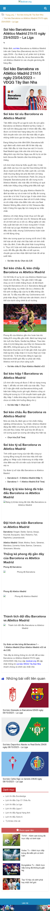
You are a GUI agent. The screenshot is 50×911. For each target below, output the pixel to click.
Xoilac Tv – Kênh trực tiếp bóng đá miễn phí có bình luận (32, 853)
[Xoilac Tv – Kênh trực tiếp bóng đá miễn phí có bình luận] (11, 849)
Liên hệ (25, 903)
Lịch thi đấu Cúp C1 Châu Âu (18, 800)
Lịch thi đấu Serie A (13, 817)
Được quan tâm (27, 830)
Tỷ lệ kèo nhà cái (12, 821)
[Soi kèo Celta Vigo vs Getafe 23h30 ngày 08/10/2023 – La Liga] (24, 753)
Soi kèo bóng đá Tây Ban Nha (30, 15)
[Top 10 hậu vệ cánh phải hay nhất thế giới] (11, 878)
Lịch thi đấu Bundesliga (15, 796)
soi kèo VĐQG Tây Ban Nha (29, 664)
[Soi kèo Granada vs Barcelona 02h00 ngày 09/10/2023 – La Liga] (24, 684)
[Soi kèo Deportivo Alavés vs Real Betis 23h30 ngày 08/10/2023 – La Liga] (24, 719)
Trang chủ (9, 15)
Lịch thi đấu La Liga (13, 804)
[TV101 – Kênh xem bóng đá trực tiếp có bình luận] (11, 834)
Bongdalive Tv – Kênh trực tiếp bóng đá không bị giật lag (33, 867)
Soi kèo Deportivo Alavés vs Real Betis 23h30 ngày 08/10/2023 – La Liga (25, 745)
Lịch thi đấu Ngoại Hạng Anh (17, 813)
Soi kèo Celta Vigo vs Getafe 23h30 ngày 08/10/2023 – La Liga (22, 780)
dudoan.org (31, 661)
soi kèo (16, 48)
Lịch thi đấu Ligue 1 (13, 809)
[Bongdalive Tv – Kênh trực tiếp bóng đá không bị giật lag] (11, 863)
